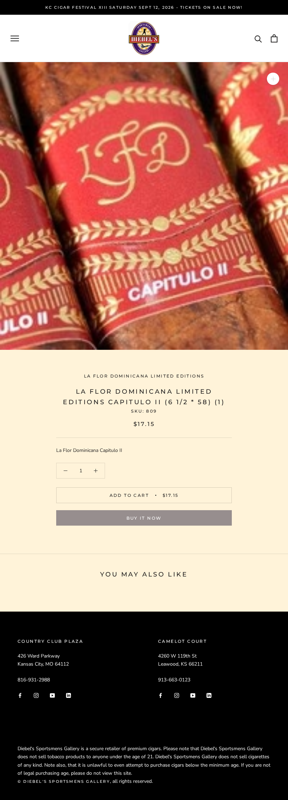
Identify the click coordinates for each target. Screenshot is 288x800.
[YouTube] (52, 695)
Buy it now (144, 518)
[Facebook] (20, 695)
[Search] (258, 38)
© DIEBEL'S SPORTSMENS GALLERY (64, 781)
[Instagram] (36, 695)
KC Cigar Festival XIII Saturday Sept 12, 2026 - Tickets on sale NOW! (144, 7)
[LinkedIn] (68, 695)
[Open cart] (274, 38)
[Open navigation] (15, 38)
